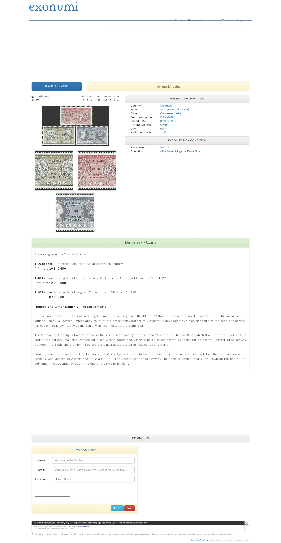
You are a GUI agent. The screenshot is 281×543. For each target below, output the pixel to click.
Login (240, 20)
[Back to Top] (246, 523)
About (212, 20)
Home (178, 20)
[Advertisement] (140, 53)
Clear (129, 508)
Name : (41, 460)
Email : (42, 469)
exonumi (53, 7)
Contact (226, 20)
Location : (40, 481)
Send (118, 508)
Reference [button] (194, 20)
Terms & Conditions (200, 540)
